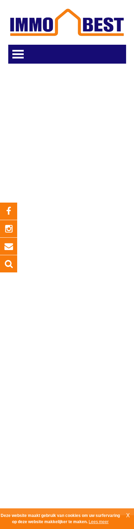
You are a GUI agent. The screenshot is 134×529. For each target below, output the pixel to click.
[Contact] (8, 246)
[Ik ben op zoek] (8, 263)
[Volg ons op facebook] (8, 211)
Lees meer (99, 521)
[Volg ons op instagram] (8, 228)
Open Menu (18, 54)
